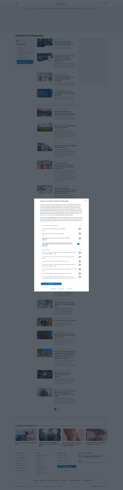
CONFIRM (51, 283)
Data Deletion (53, 288)
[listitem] (61, 225)
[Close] (86, 201)
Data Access (61, 288)
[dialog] (61, 245)
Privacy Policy (69, 288)
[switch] (79, 229)
